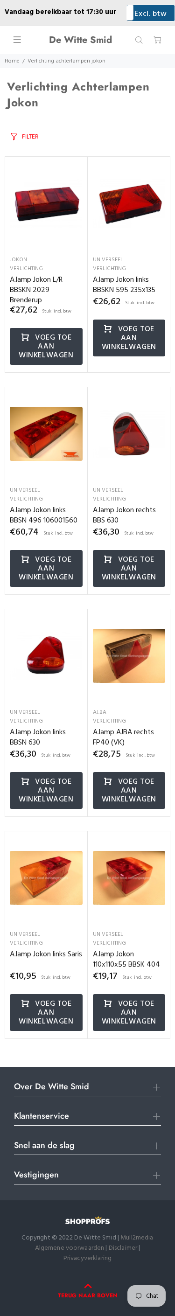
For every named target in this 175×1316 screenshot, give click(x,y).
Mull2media (136, 1237)
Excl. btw (150, 14)
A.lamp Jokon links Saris (46, 954)
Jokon (18, 260)
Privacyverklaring (87, 1258)
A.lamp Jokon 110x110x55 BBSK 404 (126, 959)
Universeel (108, 260)
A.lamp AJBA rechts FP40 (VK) (123, 737)
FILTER (30, 136)
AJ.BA (99, 712)
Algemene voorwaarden (70, 1248)
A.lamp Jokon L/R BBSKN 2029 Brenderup (36, 290)
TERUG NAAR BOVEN (88, 1295)
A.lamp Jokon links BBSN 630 (38, 737)
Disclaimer (124, 1248)
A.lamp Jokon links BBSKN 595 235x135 (124, 285)
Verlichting (26, 268)
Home (12, 61)
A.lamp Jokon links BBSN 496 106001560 (43, 515)
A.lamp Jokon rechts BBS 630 (124, 515)
